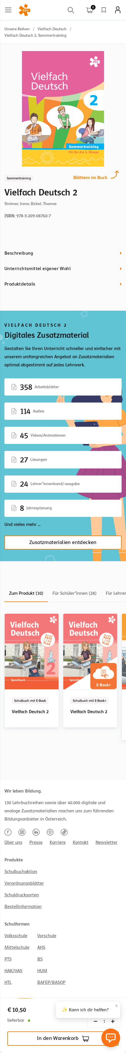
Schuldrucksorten (21, 895)
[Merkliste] (103, 9)
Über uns (13, 842)
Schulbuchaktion (20, 871)
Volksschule (15, 935)
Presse (35, 842)
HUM (42, 970)
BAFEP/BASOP (51, 982)
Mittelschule (16, 947)
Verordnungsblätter (24, 883)
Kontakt (80, 842)
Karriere (58, 842)
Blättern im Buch (90, 177)
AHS (41, 947)
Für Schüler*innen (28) (74, 593)
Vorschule (46, 935)
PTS (7, 959)
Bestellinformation (23, 906)
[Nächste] (95, 1021)
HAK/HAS (13, 970)
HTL (7, 982)
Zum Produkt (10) (26, 593)
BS (39, 959)
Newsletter (107, 842)
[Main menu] (8, 9)
